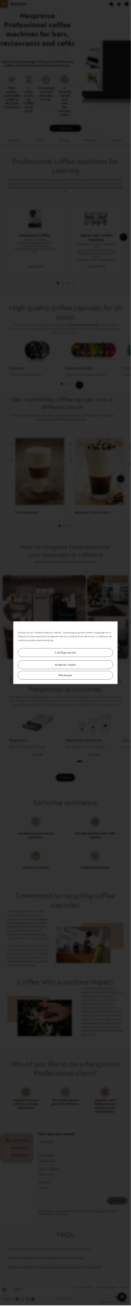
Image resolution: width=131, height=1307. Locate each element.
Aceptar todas (65, 665)
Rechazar (65, 675)
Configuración (65, 652)
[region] (65, 652)
